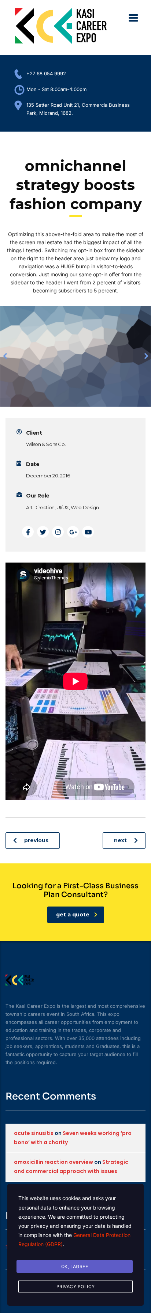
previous (36, 840)
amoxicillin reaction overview (53, 1162)
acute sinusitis (34, 1133)
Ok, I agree (74, 1266)
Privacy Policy (75, 1286)
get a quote (72, 914)
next (120, 840)
